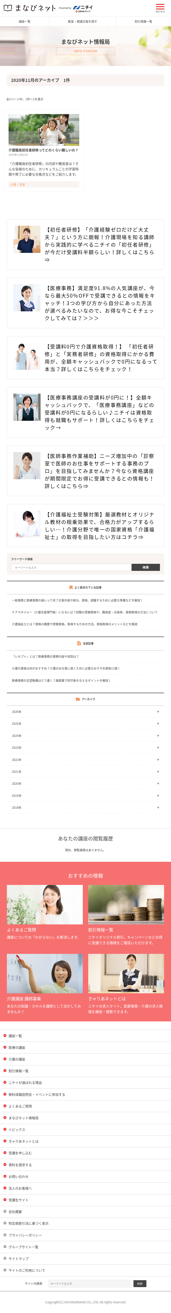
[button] (160, 8)
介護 (13, 184)
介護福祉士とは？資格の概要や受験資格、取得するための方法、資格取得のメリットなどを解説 (74, 624)
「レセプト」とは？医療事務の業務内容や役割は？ (45, 656)
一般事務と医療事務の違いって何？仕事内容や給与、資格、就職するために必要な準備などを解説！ (77, 600)
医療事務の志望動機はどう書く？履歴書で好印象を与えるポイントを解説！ (61, 680)
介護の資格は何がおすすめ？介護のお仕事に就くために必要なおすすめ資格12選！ (66, 668)
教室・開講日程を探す (82, 21)
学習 (22, 184)
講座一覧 (24, 21)
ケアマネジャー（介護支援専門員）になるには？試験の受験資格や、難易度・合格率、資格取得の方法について (85, 612)
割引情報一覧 (143, 21)
